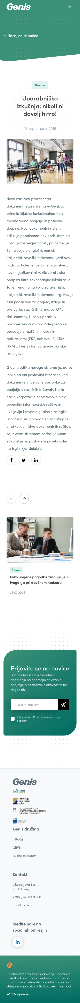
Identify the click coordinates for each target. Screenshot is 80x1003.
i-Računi (19, 839)
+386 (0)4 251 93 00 (27, 897)
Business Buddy (24, 855)
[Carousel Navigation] (40, 499)
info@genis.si (23, 905)
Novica (40, 85)
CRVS (17, 847)
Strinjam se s (39, 718)
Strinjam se (20, 994)
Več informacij (61, 986)
